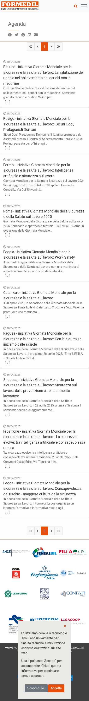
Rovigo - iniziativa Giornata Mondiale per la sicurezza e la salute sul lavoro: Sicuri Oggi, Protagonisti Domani (38, 124)
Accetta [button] (56, 688)
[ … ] (7, 102)
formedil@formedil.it (76, 648)
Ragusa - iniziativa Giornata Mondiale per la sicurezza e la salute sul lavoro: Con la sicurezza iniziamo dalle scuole (42, 338)
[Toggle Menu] (84, 6)
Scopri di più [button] (36, 688)
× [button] (65, 626)
